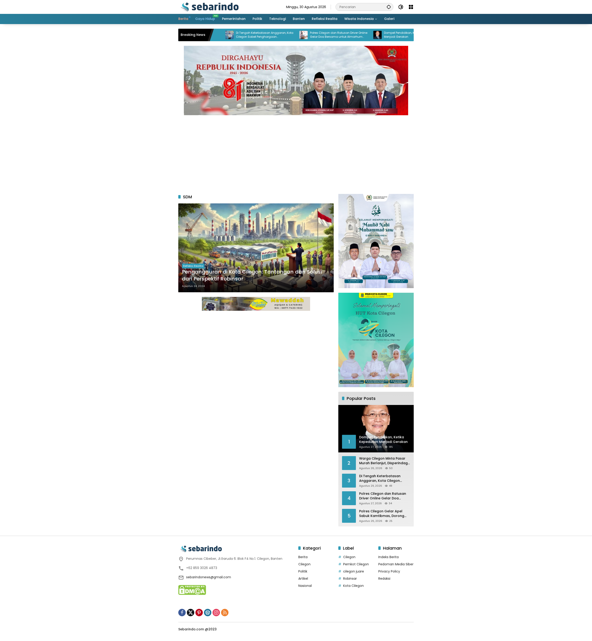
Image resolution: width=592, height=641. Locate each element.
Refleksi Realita (193, 266)
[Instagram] (216, 612)
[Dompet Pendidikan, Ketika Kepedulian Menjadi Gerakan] (349, 35)
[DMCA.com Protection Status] (192, 589)
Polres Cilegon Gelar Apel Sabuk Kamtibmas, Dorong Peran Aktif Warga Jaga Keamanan (381, 513)
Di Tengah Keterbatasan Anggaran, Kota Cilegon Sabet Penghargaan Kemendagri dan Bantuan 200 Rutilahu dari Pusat (236, 35)
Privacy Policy (389, 571)
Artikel (303, 578)
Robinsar (350, 578)
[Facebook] (182, 612)
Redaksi (384, 578)
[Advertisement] (296, 152)
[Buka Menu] (411, 7)
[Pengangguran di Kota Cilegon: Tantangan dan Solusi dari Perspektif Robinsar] (256, 247)
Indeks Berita (388, 557)
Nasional (305, 585)
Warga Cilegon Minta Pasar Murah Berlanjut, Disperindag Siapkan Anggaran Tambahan (383, 460)
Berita (303, 557)
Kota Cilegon (353, 585)
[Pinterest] (199, 612)
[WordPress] (207, 612)
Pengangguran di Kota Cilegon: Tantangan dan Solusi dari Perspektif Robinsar (252, 275)
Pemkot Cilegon (356, 564)
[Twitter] (190, 612)
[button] (388, 7)
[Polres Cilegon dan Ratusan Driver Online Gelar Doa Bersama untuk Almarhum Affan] (275, 35)
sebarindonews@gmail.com (208, 577)
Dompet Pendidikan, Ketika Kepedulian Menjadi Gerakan (383, 35)
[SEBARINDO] (209, 6)
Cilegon (304, 564)
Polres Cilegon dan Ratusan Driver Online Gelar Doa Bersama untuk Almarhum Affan (310, 35)
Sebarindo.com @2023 (197, 629)
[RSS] (224, 612)
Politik (302, 571)
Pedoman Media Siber (395, 564)
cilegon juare (353, 571)
